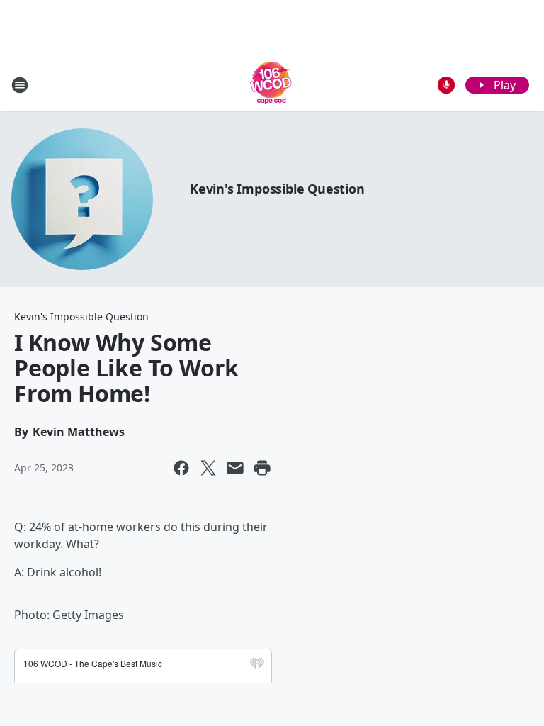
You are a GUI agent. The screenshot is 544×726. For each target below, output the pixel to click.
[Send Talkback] (446, 85)
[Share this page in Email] (235, 468)
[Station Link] (272, 85)
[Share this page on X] (208, 468)
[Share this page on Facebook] (181, 468)
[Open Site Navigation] (19, 85)
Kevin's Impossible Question (277, 188)
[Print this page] (262, 468)
